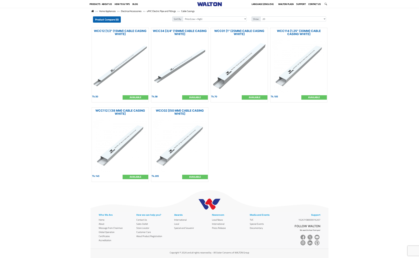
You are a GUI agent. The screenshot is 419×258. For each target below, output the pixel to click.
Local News (217, 219)
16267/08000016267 (309, 219)
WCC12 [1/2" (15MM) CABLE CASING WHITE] (120, 32)
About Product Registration (149, 236)
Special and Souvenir (184, 228)
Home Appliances (107, 11)
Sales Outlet (142, 224)
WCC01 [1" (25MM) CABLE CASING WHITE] (239, 32)
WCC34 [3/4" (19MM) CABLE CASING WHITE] (180, 32)
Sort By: (178, 19)
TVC (252, 219)
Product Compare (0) (107, 19)
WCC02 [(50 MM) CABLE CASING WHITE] (180, 112)
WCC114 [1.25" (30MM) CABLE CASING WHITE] (299, 32)
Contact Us (141, 219)
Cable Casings (188, 11)
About (101, 224)
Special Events (257, 224)
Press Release (219, 228)
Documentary (256, 228)
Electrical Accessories (131, 11)
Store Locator (142, 228)
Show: (256, 19)
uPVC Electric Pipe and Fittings (161, 11)
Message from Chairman (111, 228)
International (180, 219)
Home (101, 219)
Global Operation (107, 232)
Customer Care (143, 232)
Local (176, 224)
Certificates (104, 236)
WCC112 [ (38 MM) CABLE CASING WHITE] (120, 112)
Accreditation (105, 240)
